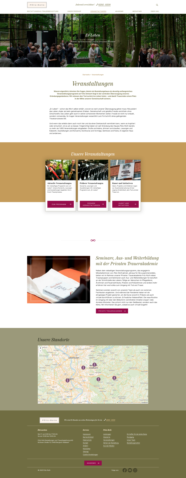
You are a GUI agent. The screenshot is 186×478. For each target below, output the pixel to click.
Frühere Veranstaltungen (91, 204)
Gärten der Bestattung (111, 443)
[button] (94, 365)
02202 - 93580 (104, 5)
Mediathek (137, 11)
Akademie (119, 11)
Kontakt (85, 443)
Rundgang (130, 437)
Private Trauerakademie (110, 311)
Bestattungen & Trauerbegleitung (42, 11)
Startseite (86, 75)
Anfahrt (85, 446)
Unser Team (131, 440)
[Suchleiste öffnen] (157, 5)
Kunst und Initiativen (123, 204)
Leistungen (107, 434)
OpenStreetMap (137, 402)
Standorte (106, 437)
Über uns (155, 11)
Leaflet (120, 402)
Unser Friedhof (74, 11)
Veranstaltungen (98, 11)
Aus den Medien (108, 446)
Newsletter (86, 449)
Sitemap (86, 452)
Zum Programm (59, 204)
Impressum (87, 434)
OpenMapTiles (127, 402)
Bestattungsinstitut (133, 443)
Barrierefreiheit (88, 437)
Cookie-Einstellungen (90, 454)
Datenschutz (87, 440)
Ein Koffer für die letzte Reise (137, 434)
